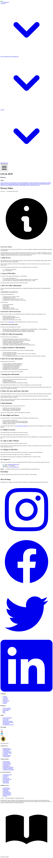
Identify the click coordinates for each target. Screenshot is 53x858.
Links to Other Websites (21, 185)
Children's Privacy (12, 185)
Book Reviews (6, 782)
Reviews (5, 703)
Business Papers (6, 761)
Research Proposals (7, 793)
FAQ (4, 712)
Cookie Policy (11, 321)
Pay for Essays (6, 780)
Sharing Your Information (20, 183)
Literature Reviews (7, 766)
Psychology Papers (7, 763)
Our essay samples (7, 708)
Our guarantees (6, 700)
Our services (5, 698)
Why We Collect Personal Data (32, 182)
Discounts (5, 702)
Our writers (11, 56)
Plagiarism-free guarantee (8, 722)
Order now (5, 162)
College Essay (6, 775)
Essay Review (6, 781)
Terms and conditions (7, 717)
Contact (2, 476)
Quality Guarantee (7, 794)
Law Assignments (6, 762)
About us (5, 696)
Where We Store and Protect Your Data (34, 183)
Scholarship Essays (7, 792)
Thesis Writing (6, 750)
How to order (3, 56)
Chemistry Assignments (8, 768)
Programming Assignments (8, 769)
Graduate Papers (6, 756)
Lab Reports (5, 790)
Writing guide (6, 710)
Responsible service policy (8, 724)
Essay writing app (6, 709)
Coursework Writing (7, 753)
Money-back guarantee (7, 721)
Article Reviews (6, 787)
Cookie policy (6, 720)
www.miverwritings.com (13, 466)
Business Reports (6, 789)
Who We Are (3, 182)
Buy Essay (5, 777)
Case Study (5, 754)
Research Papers (6, 748)
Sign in (2, 162)
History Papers (6, 765)
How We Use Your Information (8, 183)
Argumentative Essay (7, 774)
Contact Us (37, 185)
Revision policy (6, 723)
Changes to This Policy (30, 185)
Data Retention (45, 183)
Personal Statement (7, 755)
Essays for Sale (6, 778)
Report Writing (6, 791)
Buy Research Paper (7, 779)
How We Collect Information (20, 182)
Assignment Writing (7, 751)
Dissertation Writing (7, 749)
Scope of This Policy (10, 182)
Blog (4, 711)
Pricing (7, 56)
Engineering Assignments (8, 767)
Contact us (5, 697)
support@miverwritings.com (22, 425)
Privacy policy (6, 718)
